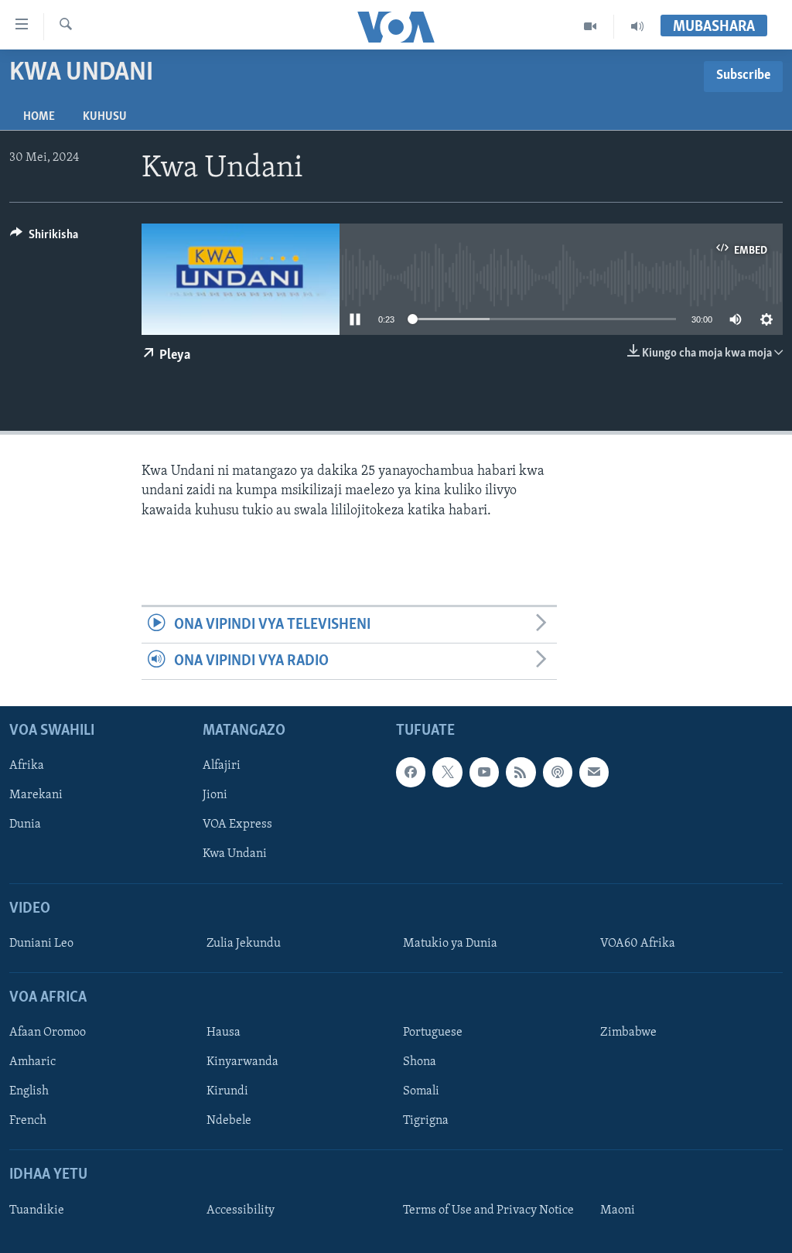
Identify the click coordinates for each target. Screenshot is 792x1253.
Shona (419, 1063)
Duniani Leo (41, 943)
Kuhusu (105, 117)
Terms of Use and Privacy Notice (488, 1210)
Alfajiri (222, 766)
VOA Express (237, 825)
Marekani (36, 796)
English (29, 1092)
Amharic (32, 1063)
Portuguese (433, 1033)
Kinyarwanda (242, 1063)
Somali (421, 1092)
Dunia (25, 825)
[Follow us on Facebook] (410, 772)
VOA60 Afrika (637, 943)
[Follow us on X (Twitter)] (447, 772)
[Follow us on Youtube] (484, 772)
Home (39, 117)
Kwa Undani (235, 854)
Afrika (26, 766)
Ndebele (229, 1121)
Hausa (224, 1033)
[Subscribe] (594, 772)
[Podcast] (557, 772)
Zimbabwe (628, 1033)
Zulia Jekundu (244, 943)
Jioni (215, 796)
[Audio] (637, 26)
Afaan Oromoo (47, 1033)
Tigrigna (426, 1121)
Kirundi (227, 1092)
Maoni (617, 1210)
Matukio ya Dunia (450, 943)
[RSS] (520, 772)
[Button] (44, 238)
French (27, 1121)
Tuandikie (36, 1210)
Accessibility (241, 1210)
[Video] (590, 26)
